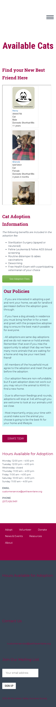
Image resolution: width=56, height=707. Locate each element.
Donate (42, 529)
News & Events (14, 536)
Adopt (39, 20)
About (9, 542)
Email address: (10, 666)
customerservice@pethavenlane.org (22, 491)
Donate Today (16, 438)
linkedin (48, 553)
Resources (35, 536)
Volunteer (25, 529)
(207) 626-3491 (9, 501)
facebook (39, 553)
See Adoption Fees (19, 279)
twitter (30, 553)
